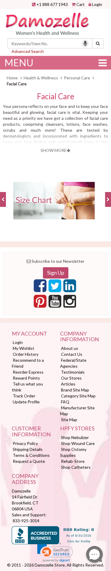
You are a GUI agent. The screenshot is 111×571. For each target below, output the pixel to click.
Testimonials (73, 372)
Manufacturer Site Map (77, 410)
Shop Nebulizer (75, 437)
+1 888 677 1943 (52, 4)
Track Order (24, 395)
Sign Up (55, 272)
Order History (25, 354)
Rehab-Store (73, 461)
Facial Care (55, 96)
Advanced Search (28, 51)
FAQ (65, 401)
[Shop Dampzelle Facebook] (40, 287)
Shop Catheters (76, 467)
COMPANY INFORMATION (79, 337)
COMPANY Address (25, 479)
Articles (68, 383)
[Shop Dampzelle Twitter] (55, 287)
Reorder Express (28, 372)
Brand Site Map (75, 389)
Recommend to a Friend (28, 363)
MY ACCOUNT (29, 334)
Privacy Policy (25, 443)
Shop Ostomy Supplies (73, 452)
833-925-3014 (26, 520)
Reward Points (26, 377)
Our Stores (71, 377)
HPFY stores (77, 429)
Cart (80, 4)
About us (69, 348)
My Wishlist (23, 348)
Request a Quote (29, 461)
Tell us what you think (27, 386)
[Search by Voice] (85, 43)
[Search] (98, 43)
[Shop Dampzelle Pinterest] (40, 303)
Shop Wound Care (78, 443)
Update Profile (26, 401)
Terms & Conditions (31, 455)
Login (97, 4)
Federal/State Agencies (73, 363)
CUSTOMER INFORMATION (31, 432)
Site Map (69, 419)
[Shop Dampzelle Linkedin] (69, 287)
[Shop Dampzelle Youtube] (55, 303)
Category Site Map (78, 395)
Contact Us (71, 354)
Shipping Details (28, 449)
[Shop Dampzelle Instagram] (69, 303)
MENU (18, 62)
